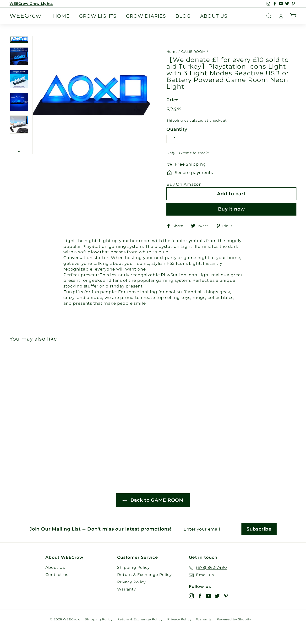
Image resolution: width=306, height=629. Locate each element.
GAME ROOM (193, 51)
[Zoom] (91, 95)
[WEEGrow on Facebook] (199, 595)
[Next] (19, 150)
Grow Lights (97, 16)
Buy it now (231, 209)
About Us (213, 16)
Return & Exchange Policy (144, 574)
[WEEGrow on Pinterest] (225, 595)
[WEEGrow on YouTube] (208, 595)
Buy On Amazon (184, 184)
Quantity (176, 129)
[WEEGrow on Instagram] (191, 595)
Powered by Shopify (234, 619)
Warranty (126, 589)
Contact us (56, 574)
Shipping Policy (133, 567)
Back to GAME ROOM (156, 500)
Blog (183, 16)
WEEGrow (25, 16)
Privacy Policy (131, 582)
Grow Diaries (146, 16)
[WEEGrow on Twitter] (217, 595)
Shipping (174, 120)
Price (172, 100)
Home (61, 16)
